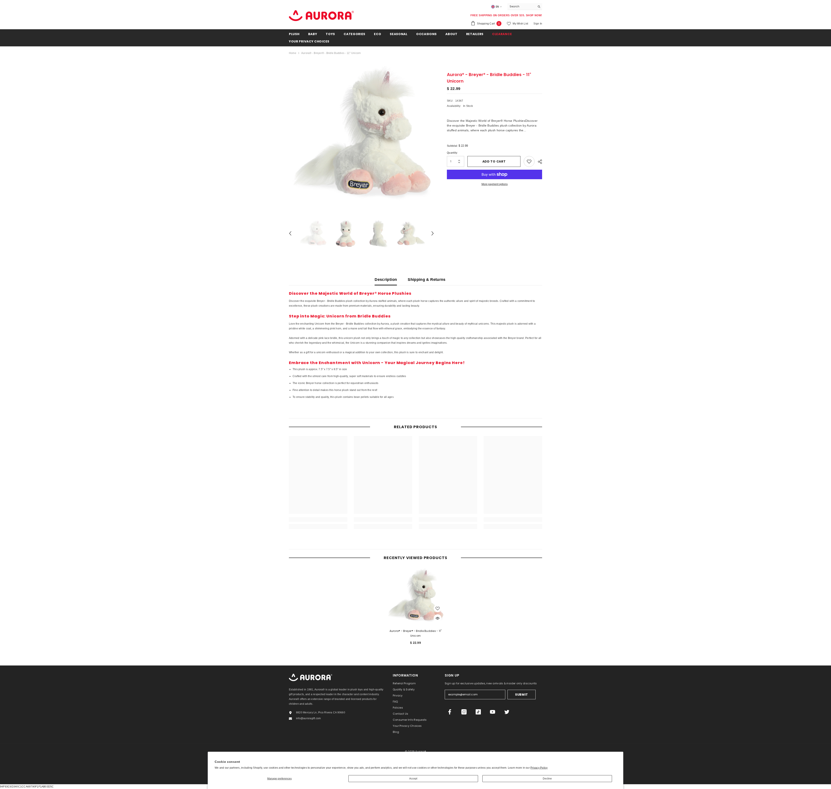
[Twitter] (507, 712)
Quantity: (452, 152)
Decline (547, 778)
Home (292, 53)
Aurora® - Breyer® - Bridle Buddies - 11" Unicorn (416, 633)
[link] (318, 519)
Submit (521, 694)
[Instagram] (464, 712)
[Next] (432, 233)
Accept (413, 778)
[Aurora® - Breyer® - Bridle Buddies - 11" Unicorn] (415, 596)
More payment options (495, 184)
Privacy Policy (539, 767)
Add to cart (494, 161)
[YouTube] (493, 712)
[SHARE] (538, 161)
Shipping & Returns (426, 279)
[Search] (524, 6)
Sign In (537, 23)
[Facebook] (450, 712)
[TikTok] (478, 712)
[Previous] (290, 233)
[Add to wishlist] (529, 161)
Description (386, 279)
